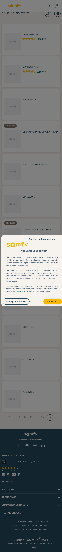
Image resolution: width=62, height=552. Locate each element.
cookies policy (21, 291)
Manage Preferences (19, 300)
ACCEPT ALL (49, 300)
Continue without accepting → (44, 241)
